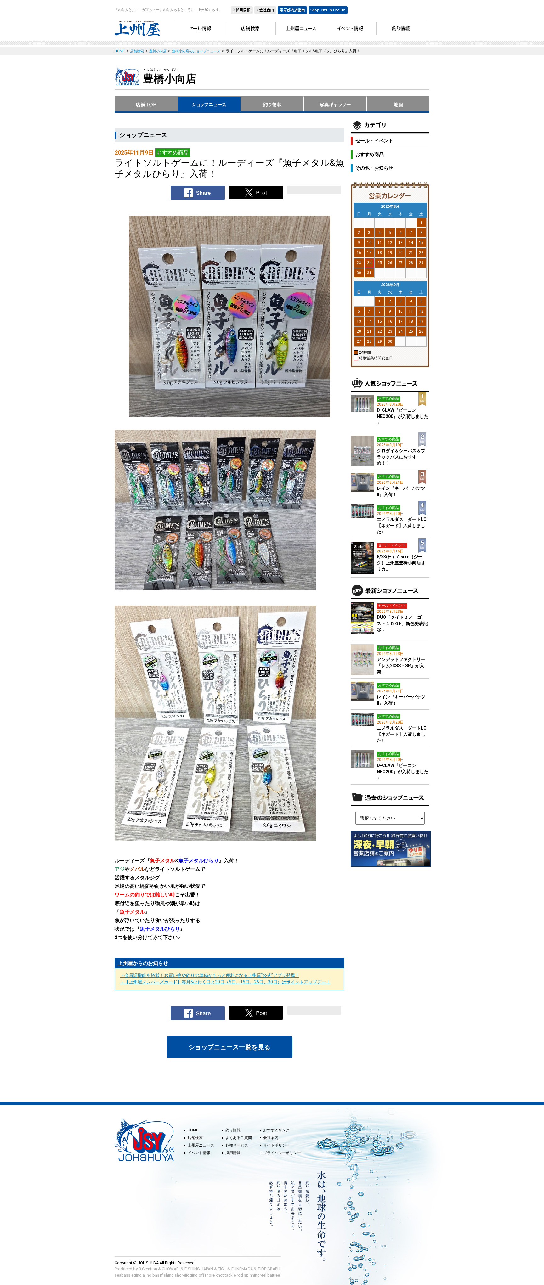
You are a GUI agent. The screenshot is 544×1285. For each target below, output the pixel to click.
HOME (193, 1130)
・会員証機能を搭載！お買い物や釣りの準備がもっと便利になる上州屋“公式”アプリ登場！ (209, 975)
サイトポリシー (276, 1145)
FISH (222, 1268)
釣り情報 (233, 1130)
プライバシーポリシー (282, 1153)
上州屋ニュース (201, 1145)
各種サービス (236, 1145)
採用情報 (233, 1153)
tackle (230, 1275)
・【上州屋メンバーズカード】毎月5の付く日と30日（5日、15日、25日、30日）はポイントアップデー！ (225, 981)
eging (136, 1275)
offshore (207, 1275)
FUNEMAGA (242, 1268)
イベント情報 (199, 1153)
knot (220, 1275)
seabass (122, 1275)
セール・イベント (374, 141)
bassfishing (163, 1275)
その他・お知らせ (374, 168)
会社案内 (270, 1138)
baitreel (274, 1275)
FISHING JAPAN (198, 1268)
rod (240, 1275)
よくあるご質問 (238, 1138)
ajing (147, 1275)
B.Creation (148, 1268)
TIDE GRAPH (269, 1268)
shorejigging (186, 1275)
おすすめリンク (276, 1130)
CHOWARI (171, 1268)
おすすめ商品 (369, 154)
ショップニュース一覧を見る (229, 1047)
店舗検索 (195, 1138)
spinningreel (255, 1275)
